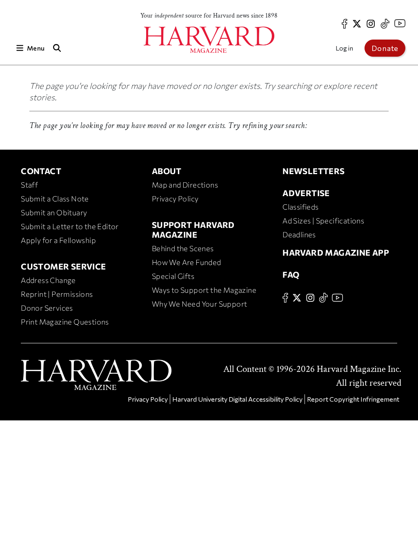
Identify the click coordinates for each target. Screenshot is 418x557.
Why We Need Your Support (199, 303)
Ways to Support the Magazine (204, 289)
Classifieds (300, 206)
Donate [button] (384, 48)
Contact (41, 171)
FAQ (290, 274)
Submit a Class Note (55, 198)
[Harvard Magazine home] (209, 40)
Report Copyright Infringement (353, 399)
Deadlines (299, 234)
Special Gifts (173, 276)
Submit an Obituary (54, 212)
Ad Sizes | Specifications (323, 220)
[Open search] (57, 48)
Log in (344, 48)
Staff (29, 184)
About (167, 171)
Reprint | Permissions (57, 294)
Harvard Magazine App (335, 252)
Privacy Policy (175, 198)
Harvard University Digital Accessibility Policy (237, 399)
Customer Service (63, 266)
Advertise (306, 193)
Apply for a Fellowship (58, 240)
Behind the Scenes (183, 248)
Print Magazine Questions (65, 321)
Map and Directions (185, 184)
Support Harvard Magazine (193, 229)
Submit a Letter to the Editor (70, 226)
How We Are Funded (186, 262)
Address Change (48, 280)
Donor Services (47, 307)
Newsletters (313, 171)
